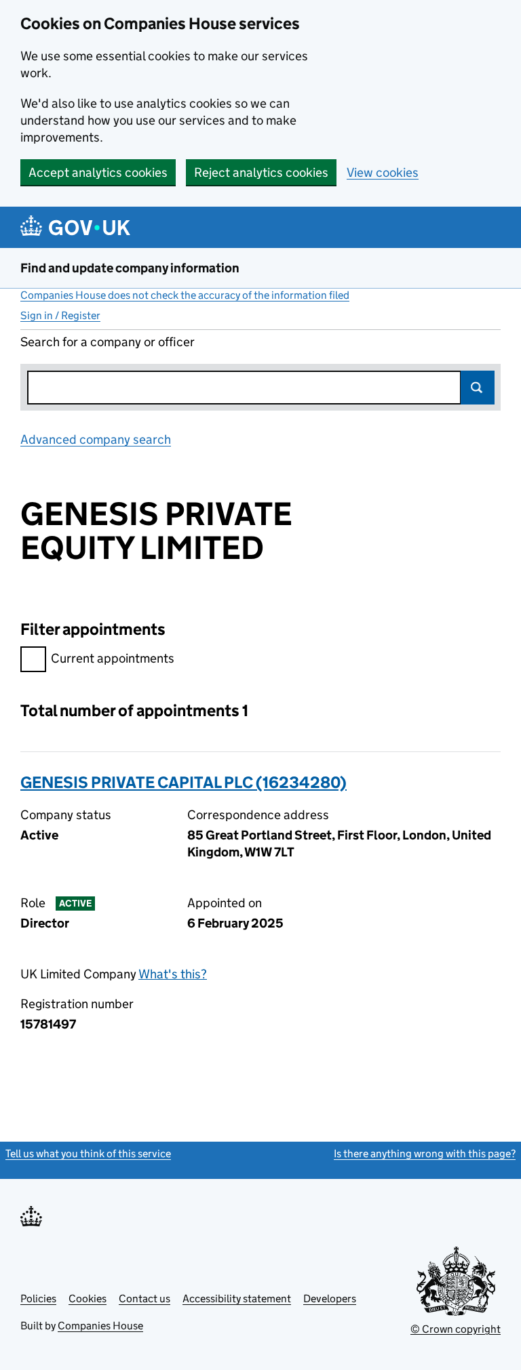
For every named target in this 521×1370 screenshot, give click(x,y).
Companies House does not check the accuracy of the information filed (184, 295)
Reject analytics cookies (261, 172)
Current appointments (112, 658)
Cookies (88, 1298)
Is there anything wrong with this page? (425, 1153)
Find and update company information (129, 268)
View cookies (383, 172)
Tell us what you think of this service (88, 1153)
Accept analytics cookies (98, 172)
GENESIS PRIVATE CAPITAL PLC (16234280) (183, 782)
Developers (329, 1298)
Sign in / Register (60, 315)
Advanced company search (95, 439)
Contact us (144, 1298)
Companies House (100, 1325)
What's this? (172, 974)
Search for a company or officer (107, 342)
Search (478, 387)
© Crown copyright (455, 1329)
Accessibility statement (236, 1298)
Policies (38, 1298)
